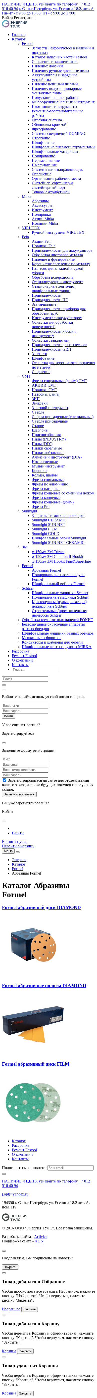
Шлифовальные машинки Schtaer (60, 593)
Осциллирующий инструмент (57, 282)
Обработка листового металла (57, 255)
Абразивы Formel (46, 570)
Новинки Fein (43, 246)
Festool (27, 43)
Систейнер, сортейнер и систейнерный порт (52, 185)
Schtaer (28, 588)
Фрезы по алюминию (50, 484)
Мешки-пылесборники (41, 638)
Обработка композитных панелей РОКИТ (57, 620)
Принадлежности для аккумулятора (62, 250)
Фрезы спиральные (48, 479)
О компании (22, 660)
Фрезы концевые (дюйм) (53, 502)
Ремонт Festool (24, 656)
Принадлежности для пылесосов (59, 345)
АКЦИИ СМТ (44, 385)
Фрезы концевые (46, 497)
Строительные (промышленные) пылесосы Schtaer (59, 613)
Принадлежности (46, 295)
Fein (25, 237)
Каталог (19, 39)
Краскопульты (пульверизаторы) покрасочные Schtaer (59, 604)
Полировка (41, 214)
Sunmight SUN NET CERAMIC (58, 542)
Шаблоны (40, 430)
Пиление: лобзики (47, 66)
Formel (27, 566)
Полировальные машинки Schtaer (60, 597)
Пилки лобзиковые (48, 453)
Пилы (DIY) (42, 444)
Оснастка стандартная (50, 340)
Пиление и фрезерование (53, 259)
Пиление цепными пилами (55, 84)
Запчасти (39, 354)
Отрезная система (47, 120)
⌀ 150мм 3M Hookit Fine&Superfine (61, 561)
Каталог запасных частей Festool (59, 57)
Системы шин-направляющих (57, 169)
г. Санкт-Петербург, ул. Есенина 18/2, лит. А (56, 8)
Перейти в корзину (18, 846)
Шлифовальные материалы (55, 151)
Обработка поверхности (52, 277)
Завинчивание (44, 304)
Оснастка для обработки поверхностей (52, 324)
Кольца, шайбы (45, 475)
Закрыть (10, 1267)
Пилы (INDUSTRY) (49, 439)
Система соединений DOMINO (58, 133)
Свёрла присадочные (50, 421)
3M (24, 547)
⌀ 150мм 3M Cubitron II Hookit (57, 556)
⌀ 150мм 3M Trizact (48, 552)
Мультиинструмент (48, 466)
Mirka (26, 196)
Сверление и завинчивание (55, 61)
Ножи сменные (45, 462)
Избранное (11, 1309)
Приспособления (46, 435)
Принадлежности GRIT (52, 349)
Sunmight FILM (44, 529)
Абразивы (40, 201)
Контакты (20, 665)
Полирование (43, 156)
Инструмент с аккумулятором (57, 318)
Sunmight (29, 511)
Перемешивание (46, 160)
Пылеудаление (44, 165)
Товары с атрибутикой (51, 192)
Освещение (41, 174)
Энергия (19, 860)
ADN (39, 1241)
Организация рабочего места (56, 178)
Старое (38, 426)
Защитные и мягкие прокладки (58, 515)
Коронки (39, 470)
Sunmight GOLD (45, 533)
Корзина (9, 1351)
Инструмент (42, 210)
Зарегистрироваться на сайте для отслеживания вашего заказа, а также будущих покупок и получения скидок (48, 784)
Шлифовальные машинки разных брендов (58, 633)
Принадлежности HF (50, 300)
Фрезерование (44, 129)
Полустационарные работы (55, 97)
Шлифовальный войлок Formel (58, 584)
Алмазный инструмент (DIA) (57, 457)
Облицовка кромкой (49, 124)
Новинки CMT (44, 390)
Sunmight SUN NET (48, 524)
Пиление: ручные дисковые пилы (60, 70)
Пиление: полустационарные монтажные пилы (57, 90)
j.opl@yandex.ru (15, 1194)
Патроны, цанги (45, 394)
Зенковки (40, 403)
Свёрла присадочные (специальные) (63, 417)
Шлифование (43, 142)
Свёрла (38, 412)
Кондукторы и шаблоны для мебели (52, 642)
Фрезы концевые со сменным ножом (63, 493)
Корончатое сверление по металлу (61, 264)
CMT (26, 376)
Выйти (18, 833)
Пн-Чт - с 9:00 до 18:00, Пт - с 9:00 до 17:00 (38, 13)
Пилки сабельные (47, 448)
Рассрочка (20, 651)
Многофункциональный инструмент (63, 102)
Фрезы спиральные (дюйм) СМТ (59, 381)
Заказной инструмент (50, 408)
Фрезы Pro (40, 506)
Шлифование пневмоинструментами (63, 147)
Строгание (41, 138)
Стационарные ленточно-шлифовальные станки (53, 288)
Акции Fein (41, 241)
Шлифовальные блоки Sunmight (59, 538)
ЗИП (36, 399)
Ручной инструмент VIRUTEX (58, 232)
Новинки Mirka (45, 223)
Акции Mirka (43, 219)
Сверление (41, 372)
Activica (40, 1236)
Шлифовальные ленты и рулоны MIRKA (57, 647)
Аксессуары (42, 205)
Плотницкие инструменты (54, 106)
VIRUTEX (31, 228)
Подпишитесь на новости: (24, 1167)
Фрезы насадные (46, 488)
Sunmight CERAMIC (49, 520)
